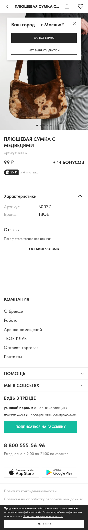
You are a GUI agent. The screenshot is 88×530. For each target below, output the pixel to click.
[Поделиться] (67, 6)
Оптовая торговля (21, 347)
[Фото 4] (47, 125)
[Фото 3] (44, 125)
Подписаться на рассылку (40, 427)
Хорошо (44, 524)
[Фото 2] (40, 125)
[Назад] (7, 6)
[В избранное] (80, 6)
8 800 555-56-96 (24, 445)
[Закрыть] (75, 23)
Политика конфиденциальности (30, 491)
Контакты (13, 356)
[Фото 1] (37, 125)
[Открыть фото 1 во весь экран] (44, 71)
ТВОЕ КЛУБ (15, 338)
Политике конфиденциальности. (43, 516)
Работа (11, 320)
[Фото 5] (51, 125)
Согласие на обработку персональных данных (43, 499)
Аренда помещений (23, 329)
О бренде (13, 311)
